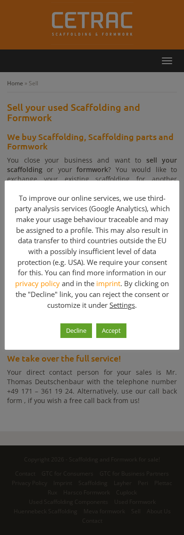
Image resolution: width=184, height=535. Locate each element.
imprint (108, 283)
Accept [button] (111, 330)
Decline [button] (76, 330)
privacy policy (37, 283)
